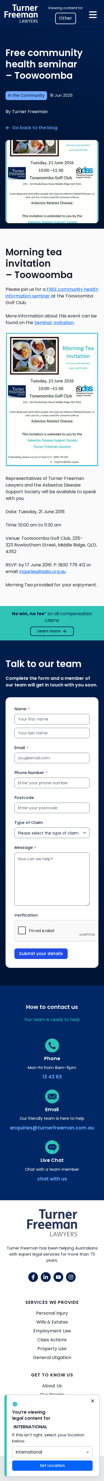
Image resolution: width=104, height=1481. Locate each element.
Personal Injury (52, 1313)
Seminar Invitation (54, 322)
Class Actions (52, 1340)
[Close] (92, 1401)
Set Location (52, 1465)
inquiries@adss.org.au (42, 571)
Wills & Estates (52, 1322)
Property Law (52, 1348)
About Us (52, 1386)
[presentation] (56, 931)
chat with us (52, 1178)
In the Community (26, 95)
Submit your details (41, 953)
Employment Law (52, 1331)
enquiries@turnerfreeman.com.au (52, 1127)
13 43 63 (52, 1076)
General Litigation (52, 1357)
